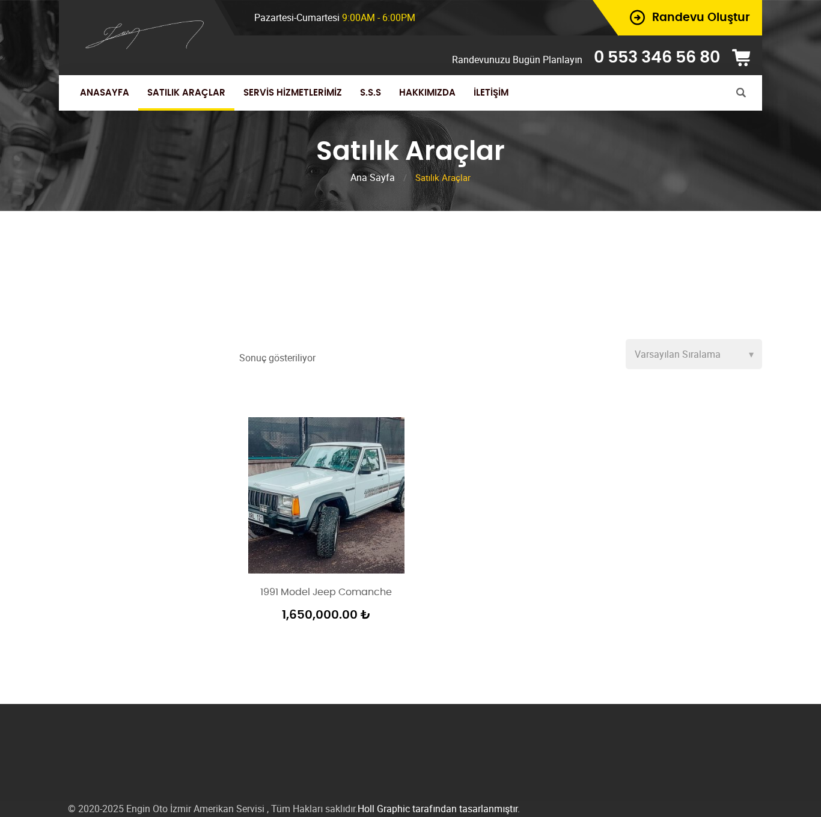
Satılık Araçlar (186, 92)
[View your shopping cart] (745, 58)
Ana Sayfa (372, 177)
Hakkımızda (427, 92)
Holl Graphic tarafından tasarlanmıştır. (439, 808)
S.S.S (370, 92)
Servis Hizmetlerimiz (292, 92)
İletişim (491, 92)
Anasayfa (104, 92)
